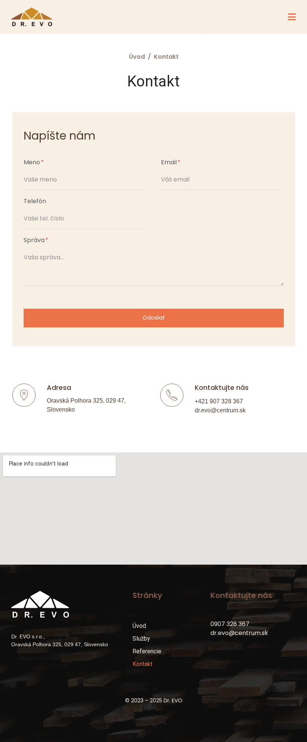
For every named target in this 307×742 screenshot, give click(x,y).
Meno (33, 163)
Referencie (147, 651)
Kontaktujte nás (222, 387)
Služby (141, 638)
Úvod (139, 625)
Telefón (35, 201)
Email (169, 163)
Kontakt (142, 664)
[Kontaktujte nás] (171, 395)
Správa (35, 240)
